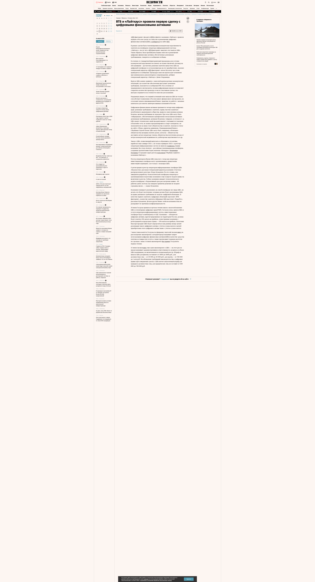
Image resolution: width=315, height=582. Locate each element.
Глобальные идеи (106, 5)
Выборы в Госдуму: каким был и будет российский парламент (208, 14)
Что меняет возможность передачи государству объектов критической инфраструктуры (103, 209)
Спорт (198, 8)
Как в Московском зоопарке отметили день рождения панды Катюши (103, 284)
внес (179, 232)
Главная (118, 18)
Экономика (121, 5)
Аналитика (141, 8)
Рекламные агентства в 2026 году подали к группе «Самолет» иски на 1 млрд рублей (104, 119)
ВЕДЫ (99, 8)
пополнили (161, 153)
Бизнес (114, 5)
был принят (166, 241)
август (108, 15)
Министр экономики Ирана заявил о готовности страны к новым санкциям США (104, 231)
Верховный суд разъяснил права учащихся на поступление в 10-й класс (103, 84)
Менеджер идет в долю (102, 174)
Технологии (143, 5)
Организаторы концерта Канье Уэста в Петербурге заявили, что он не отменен (104, 257)
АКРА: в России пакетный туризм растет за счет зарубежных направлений (103, 185)
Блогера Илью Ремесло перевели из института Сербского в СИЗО (103, 193)
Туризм (212, 8)
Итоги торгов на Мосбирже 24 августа (104, 201)
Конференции (205, 8)
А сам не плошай (101, 179)
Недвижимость (157, 5)
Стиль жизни (188, 5)
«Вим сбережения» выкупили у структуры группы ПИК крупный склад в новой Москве (104, 129)
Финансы (127, 5)
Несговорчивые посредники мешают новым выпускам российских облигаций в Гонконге (104, 147)
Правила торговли (108, 8)
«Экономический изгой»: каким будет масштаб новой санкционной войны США (104, 266)
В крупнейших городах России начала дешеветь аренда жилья (103, 138)
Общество (172, 5)
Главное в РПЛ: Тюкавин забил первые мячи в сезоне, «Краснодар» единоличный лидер (103, 248)
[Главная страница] (154, 2)
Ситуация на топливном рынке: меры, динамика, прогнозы (174, 14)
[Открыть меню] (218, 2)
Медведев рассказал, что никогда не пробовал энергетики (103, 240)
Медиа (150, 5)
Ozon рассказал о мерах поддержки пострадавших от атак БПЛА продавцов (103, 319)
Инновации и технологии (175, 8)
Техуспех (185, 8)
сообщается (155, 42)
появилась (171, 146)
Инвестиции (135, 5)
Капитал (148, 8)
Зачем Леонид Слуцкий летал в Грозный (102, 92)
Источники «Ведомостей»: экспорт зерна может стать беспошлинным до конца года (104, 221)
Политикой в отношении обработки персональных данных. (156, 580)
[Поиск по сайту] (209, 2)
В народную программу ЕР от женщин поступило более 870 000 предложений (103, 293)
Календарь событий (99, 15)
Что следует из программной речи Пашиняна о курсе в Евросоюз (102, 166)
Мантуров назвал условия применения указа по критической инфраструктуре (103, 303)
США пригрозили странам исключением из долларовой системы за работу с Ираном (103, 275)
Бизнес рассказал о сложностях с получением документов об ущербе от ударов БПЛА (103, 100)
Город (127, 8)
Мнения (203, 5)
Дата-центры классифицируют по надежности (102, 60)
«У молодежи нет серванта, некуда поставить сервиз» (104, 67)
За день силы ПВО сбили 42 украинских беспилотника (104, 311)
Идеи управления (119, 8)
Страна (153, 8)
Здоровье (192, 8)
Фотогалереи (210, 5)
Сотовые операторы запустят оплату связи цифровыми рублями (102, 109)
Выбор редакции (120, 14)
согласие (146, 579)
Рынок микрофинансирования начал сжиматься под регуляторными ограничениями (103, 50)
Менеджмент (180, 5)
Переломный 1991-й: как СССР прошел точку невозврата (142, 14)
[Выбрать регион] (205, 2)
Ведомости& (133, 8)
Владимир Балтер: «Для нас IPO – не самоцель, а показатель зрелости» (104, 157)
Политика (165, 5)
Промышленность (162, 8)
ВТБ (133, 37)
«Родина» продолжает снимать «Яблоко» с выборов (102, 75)
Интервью (196, 5)
